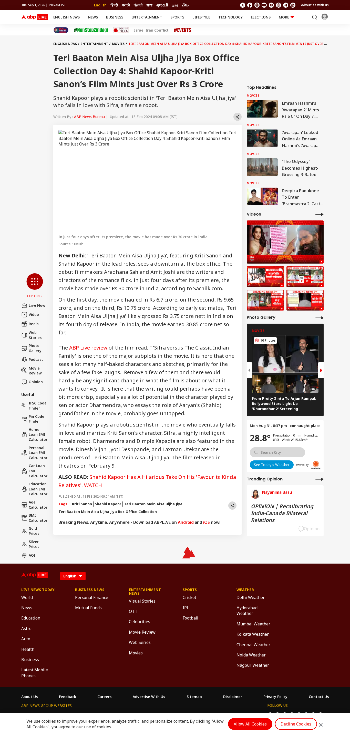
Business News (89, 590)
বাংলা (149, 5)
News (93, 17)
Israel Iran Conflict (151, 30)
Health (27, 649)
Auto (25, 639)
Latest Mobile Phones (34, 672)
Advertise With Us (149, 697)
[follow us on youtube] (264, 5)
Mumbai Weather (253, 624)
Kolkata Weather (252, 634)
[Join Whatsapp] (293, 5)
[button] (34, 285)
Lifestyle (201, 17)
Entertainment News (145, 591)
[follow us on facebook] (250, 5)
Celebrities (139, 621)
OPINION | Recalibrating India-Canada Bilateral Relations (282, 513)
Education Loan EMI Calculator (38, 488)
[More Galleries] (319, 318)
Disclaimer (232, 697)
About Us (29, 697)
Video (34, 314)
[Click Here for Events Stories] (182, 30)
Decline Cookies (296, 724)
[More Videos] (319, 214)
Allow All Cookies (250, 724)
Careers (104, 697)
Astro (26, 628)
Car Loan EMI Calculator (38, 470)
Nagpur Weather (252, 665)
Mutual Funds (88, 608)
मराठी (126, 5)
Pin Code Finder (36, 419)
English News (66, 17)
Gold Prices (34, 531)
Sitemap (194, 697)
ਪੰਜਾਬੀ (138, 5)
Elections (261, 17)
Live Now (37, 305)
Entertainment (146, 17)
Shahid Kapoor (108, 503)
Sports (177, 17)
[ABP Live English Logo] (34, 17)
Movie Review (35, 371)
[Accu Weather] (316, 465)
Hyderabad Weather (247, 610)
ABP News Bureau (89, 116)
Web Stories (35, 335)
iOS (206, 522)
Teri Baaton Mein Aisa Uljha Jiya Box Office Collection (107, 511)
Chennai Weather (253, 644)
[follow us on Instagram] (271, 5)
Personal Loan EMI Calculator (38, 452)
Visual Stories (142, 601)
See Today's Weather (272, 464)
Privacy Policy (275, 697)
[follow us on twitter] (243, 5)
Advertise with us (315, 5)
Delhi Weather (250, 597)
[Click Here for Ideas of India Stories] (121, 30)
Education (30, 618)
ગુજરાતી (162, 5)
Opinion (36, 381)
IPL (186, 608)
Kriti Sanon (82, 503)
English (100, 5)
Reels (33, 323)
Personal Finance (91, 597)
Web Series (140, 642)
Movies (118, 44)
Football (190, 618)
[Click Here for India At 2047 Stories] (61, 30)
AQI (32, 555)
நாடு (175, 5)
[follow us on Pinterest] (278, 5)
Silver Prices (34, 544)
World (27, 597)
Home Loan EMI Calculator (38, 434)
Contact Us (319, 697)
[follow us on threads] (257, 5)
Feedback (67, 697)
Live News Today (37, 590)
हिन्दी (114, 5)
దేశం (185, 5)
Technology (230, 17)
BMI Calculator (38, 518)
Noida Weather (251, 655)
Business (114, 17)
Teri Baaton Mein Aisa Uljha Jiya (153, 503)
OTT (133, 611)
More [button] (284, 17)
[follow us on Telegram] (286, 5)
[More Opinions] (319, 479)
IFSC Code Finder (38, 406)
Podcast (36, 359)
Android (186, 522)
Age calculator (38, 505)
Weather (245, 590)
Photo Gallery (35, 348)
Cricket (189, 597)
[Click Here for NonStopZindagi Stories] (91, 30)
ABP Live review (88, 347)
